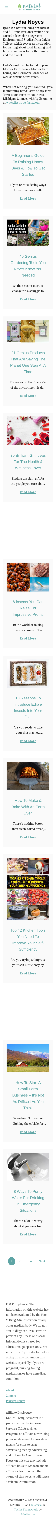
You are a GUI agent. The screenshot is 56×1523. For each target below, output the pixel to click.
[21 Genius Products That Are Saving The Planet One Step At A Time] (28, 331)
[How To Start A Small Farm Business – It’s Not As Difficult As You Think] (28, 1058)
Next (42, 1261)
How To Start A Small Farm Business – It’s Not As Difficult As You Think (28, 1095)
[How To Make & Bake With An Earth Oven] (28, 776)
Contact (11, 1396)
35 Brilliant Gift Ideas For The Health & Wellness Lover (28, 461)
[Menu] (6, 7)
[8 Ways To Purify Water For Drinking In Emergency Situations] (28, 1167)
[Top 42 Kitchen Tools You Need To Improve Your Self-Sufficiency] (28, 889)
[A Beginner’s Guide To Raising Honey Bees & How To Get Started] (28, 131)
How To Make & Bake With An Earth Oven (28, 806)
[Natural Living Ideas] (29, 7)
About (10, 1390)
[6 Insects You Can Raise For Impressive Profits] (28, 577)
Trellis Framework (26, 1509)
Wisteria (36, 1505)
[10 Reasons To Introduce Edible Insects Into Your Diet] (28, 673)
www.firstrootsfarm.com (23, 102)
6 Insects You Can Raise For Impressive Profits (28, 608)
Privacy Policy (15, 1401)
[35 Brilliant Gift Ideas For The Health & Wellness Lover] (28, 430)
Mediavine (28, 1514)
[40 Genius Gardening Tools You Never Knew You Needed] (28, 232)
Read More (28, 198)
